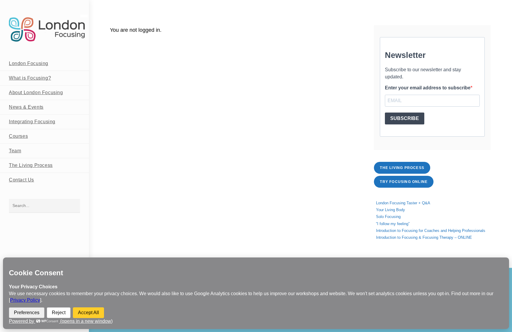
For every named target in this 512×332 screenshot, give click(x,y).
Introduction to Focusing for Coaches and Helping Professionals (430, 230)
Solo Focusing (388, 216)
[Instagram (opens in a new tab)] (479, 5)
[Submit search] (72, 206)
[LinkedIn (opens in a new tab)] (487, 5)
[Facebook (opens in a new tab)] (469, 5)
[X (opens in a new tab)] (460, 5)
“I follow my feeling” (392, 224)
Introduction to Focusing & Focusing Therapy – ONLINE (424, 237)
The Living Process (402, 168)
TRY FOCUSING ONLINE (404, 182)
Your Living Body (390, 210)
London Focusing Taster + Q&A (403, 203)
